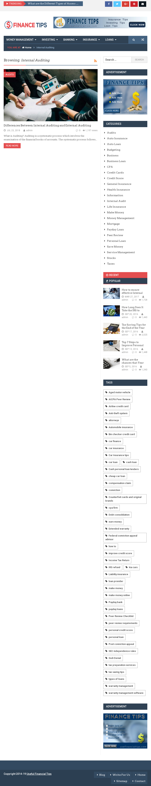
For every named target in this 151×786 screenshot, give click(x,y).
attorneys (114, 420)
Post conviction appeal (121, 644)
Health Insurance (118, 189)
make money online (119, 595)
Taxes (111, 263)
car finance (115, 441)
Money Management (20, 39)
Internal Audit (116, 201)
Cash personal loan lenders (124, 469)
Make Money (115, 212)
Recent (114, 275)
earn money (115, 521)
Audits (10, 74)
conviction (114, 490)
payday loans (116, 609)
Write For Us (121, 774)
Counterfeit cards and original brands (123, 499)
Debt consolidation (119, 514)
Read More (12, 145)
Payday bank (115, 602)
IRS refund (114, 567)
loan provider (116, 581)
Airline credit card (119, 406)
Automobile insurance (121, 427)
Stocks (111, 257)
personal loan (116, 637)
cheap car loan (117, 476)
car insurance (116, 448)
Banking (69, 39)
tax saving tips (116, 672)
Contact (140, 781)
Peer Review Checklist (121, 616)
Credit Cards (115, 172)
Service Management (121, 252)
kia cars (133, 567)
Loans (109, 39)
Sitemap (121, 781)
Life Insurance (116, 206)
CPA (110, 166)
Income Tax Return (119, 560)
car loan (113, 462)
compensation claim (120, 483)
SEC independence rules (122, 651)
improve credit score (120, 553)
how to (112, 546)
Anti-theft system (118, 413)
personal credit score (121, 630)
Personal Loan (116, 240)
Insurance (90, 39)
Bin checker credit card (122, 434)
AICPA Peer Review (119, 399)
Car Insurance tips (119, 455)
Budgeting (113, 149)
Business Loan (116, 161)
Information (115, 195)
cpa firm (113, 507)
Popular (114, 280)
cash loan (131, 462)
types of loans (116, 679)
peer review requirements (123, 623)
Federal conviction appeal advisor (121, 537)
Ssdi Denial (115, 658)
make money (116, 588)
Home (27, 47)
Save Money (115, 246)
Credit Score (115, 178)
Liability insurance (118, 574)
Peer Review (115, 235)
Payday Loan (115, 229)
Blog (102, 774)
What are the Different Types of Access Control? (54, 3)
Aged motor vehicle (119, 392)
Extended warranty (119, 528)
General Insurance (119, 183)
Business (112, 155)
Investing (48, 39)
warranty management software (126, 693)
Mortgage (113, 223)
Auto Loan (114, 144)
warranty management (121, 686)
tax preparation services (122, 665)
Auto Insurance (117, 138)
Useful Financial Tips (39, 773)
